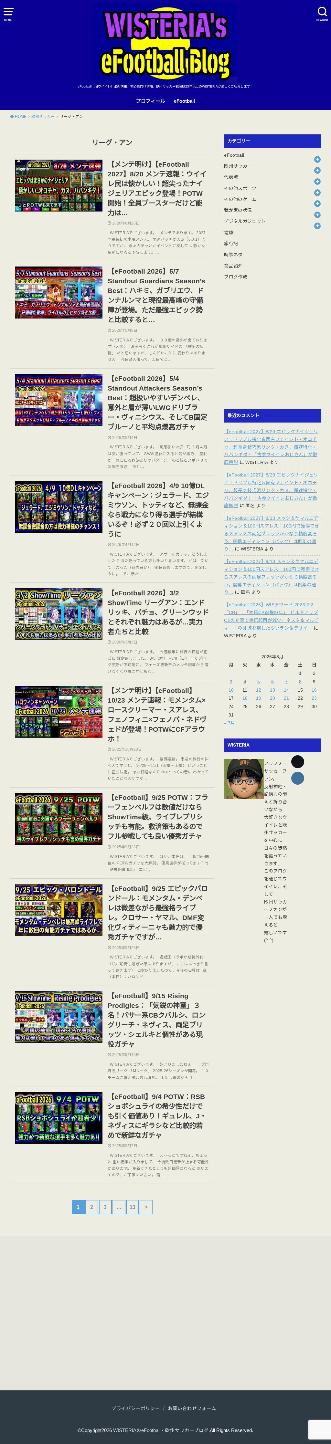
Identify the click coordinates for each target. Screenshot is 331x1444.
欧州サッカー (238, 166)
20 (272, 698)
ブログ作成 (235, 276)
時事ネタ (233, 254)
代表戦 (231, 177)
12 (258, 690)
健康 (228, 232)
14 (286, 690)
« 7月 (229, 723)
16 (314, 690)
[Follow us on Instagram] (297, 778)
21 (286, 698)
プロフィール (150, 101)
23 (314, 698)
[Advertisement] (272, 349)
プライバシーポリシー (136, 1408)
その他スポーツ (240, 188)
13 (133, 1207)
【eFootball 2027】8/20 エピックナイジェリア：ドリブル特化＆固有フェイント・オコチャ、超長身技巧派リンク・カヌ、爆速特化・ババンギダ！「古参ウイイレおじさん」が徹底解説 (271, 447)
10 (231, 690)
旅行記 (231, 243)
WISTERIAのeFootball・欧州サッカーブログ (160, 1430)
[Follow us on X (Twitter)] (297, 761)
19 (258, 698)
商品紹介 (233, 265)
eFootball (184, 101)
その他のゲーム (240, 199)
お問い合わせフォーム (192, 1408)
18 (245, 698)
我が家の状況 (238, 210)
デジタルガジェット (245, 221)
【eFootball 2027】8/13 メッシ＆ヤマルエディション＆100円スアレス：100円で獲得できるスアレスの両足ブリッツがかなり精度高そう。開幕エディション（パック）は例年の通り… (271, 533)
